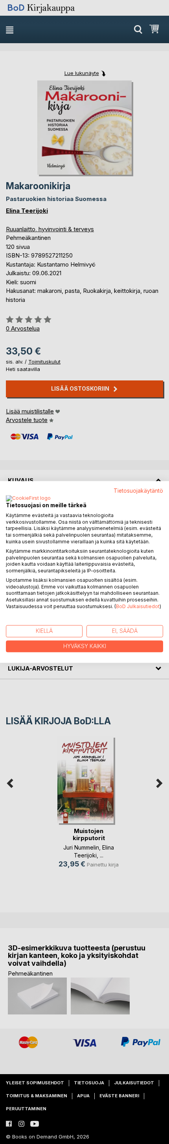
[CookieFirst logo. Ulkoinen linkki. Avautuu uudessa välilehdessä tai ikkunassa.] (28, 498)
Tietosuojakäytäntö (138, 491)
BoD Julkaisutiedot (138, 606)
